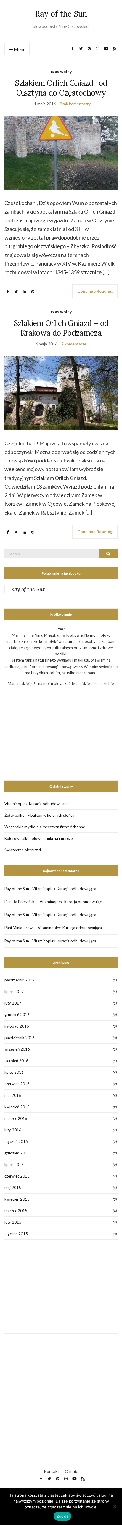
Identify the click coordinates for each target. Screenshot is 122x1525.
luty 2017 (12, 1003)
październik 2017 (19, 980)
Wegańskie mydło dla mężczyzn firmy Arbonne (44, 826)
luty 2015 (12, 1222)
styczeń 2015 (16, 1233)
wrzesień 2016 (17, 1049)
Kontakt (51, 1471)
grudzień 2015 (17, 1153)
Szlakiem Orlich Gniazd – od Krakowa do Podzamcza (61, 328)
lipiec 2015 (14, 1164)
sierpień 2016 (16, 1060)
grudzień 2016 (17, 1014)
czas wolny (61, 71)
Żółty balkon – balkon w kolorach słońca (39, 815)
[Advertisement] (48, 733)
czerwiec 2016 (17, 1083)
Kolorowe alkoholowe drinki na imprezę (38, 838)
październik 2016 (19, 1037)
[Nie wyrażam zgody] (115, 1506)
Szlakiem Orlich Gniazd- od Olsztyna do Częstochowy (61, 88)
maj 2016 (12, 1095)
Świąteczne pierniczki (22, 850)
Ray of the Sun (61, 14)
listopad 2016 (16, 1026)
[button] (61, 153)
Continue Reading (95, 291)
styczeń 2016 (16, 1141)
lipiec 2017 (14, 991)
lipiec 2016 (14, 1072)
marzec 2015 (15, 1210)
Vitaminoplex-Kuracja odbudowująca (36, 803)
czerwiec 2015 (17, 1176)
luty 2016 (12, 1130)
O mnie (71, 1471)
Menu (19, 49)
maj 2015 (12, 1187)
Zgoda (62, 1516)
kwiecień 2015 (17, 1199)
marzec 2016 (15, 1118)
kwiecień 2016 (17, 1106)
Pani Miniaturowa (19, 927)
